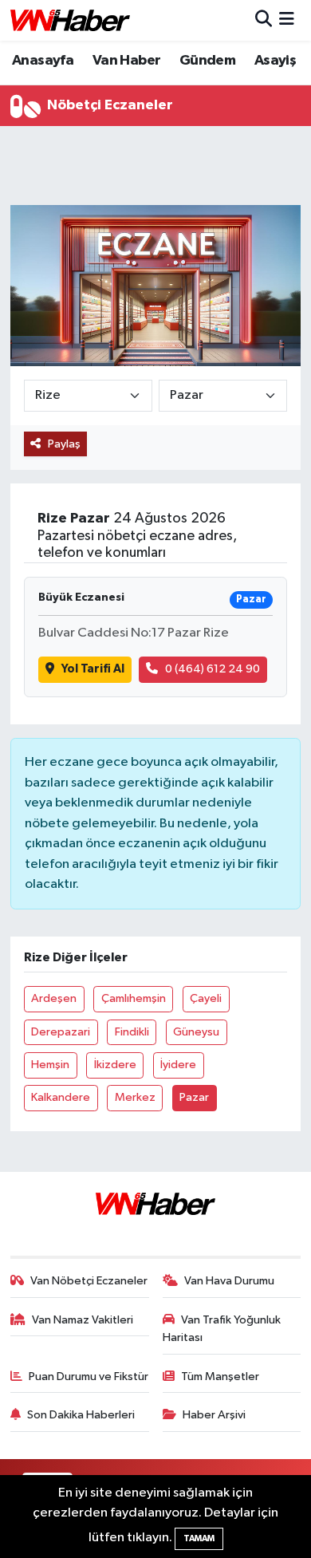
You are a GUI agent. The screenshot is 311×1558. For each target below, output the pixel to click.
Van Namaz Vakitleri (82, 1320)
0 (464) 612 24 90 (212, 669)
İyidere (178, 1065)
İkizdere (115, 1065)
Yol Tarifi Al (92, 669)
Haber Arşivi (214, 1415)
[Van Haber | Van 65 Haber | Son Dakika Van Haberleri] (70, 20)
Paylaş (64, 444)
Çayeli (206, 998)
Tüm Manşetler (220, 1376)
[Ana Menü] (286, 20)
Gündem (207, 60)
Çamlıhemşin (133, 998)
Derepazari (60, 1032)
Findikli (132, 1032)
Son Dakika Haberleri (81, 1415)
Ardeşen (54, 998)
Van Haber (127, 60)
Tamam (199, 1538)
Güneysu (196, 1032)
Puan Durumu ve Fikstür (88, 1376)
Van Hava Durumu (229, 1281)
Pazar (194, 1097)
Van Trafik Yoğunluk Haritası (222, 1328)
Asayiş (275, 60)
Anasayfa (42, 60)
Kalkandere (60, 1097)
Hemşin (50, 1065)
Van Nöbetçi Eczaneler (89, 1281)
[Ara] (263, 20)
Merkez (135, 1097)
